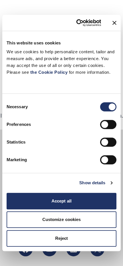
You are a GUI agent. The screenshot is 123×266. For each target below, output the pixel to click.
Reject (61, 238)
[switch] (108, 124)
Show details (92, 182)
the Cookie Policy (49, 72)
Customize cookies (61, 219)
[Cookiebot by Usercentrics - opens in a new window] (76, 22)
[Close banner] (114, 23)
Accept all (61, 201)
